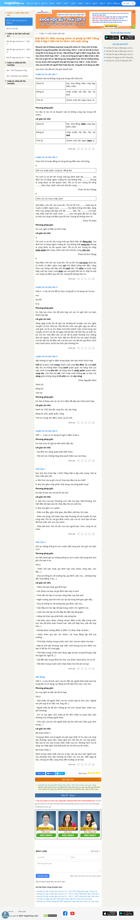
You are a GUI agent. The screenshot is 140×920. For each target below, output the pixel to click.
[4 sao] (96, 773)
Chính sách (22, 911)
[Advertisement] (120, 97)
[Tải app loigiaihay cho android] (111, 37)
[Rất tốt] (93, 148)
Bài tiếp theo (68, 779)
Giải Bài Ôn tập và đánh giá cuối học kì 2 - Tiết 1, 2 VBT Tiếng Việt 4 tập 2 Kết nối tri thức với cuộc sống (68, 896)
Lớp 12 (30, 3)
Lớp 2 (102, 3)
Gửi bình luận (42, 876)
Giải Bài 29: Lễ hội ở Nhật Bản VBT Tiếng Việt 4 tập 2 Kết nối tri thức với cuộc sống (68, 901)
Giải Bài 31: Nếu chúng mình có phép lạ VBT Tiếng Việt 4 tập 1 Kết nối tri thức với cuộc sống (67, 39)
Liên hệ (10, 911)
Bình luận (41, 773)
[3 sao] (94, 773)
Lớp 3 (94, 3)
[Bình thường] (85, 148)
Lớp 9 (51, 3)
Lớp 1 (109, 3)
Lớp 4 (87, 3)
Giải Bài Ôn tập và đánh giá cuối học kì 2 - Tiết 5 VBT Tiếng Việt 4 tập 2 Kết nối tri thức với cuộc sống (67, 891)
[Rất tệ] (78, 148)
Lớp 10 (44, 3)
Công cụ (116, 3)
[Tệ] (82, 148)
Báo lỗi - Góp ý (68, 795)
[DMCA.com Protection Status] (50, 916)
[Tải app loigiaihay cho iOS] (127, 37)
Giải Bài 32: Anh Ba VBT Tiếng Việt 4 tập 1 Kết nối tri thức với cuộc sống (67, 785)
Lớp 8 (58, 3)
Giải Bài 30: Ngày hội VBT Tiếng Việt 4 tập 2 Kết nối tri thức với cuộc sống (64, 899)
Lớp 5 (80, 3)
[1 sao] (88, 773)
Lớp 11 (37, 3)
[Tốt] (89, 148)
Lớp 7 (66, 3)
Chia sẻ (51, 773)
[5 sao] (99, 773)
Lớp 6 (73, 3)
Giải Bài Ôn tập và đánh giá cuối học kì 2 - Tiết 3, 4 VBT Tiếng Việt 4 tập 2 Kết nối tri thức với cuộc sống (68, 894)
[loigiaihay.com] (14, 4)
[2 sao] (91, 773)
